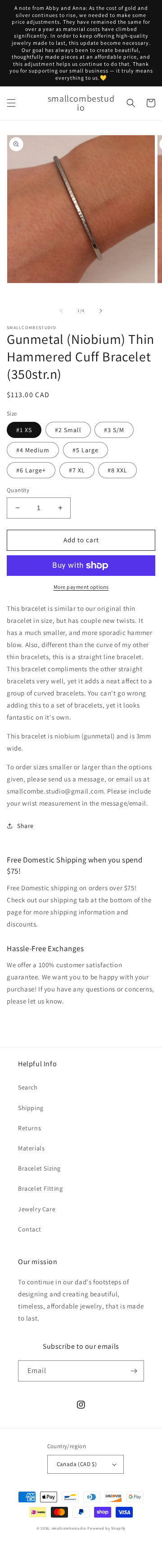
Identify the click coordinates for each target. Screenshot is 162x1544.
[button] (11, 103)
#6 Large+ (31, 470)
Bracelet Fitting (40, 1188)
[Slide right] (101, 311)
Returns (29, 1128)
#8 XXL (117, 470)
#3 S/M (114, 430)
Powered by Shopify (106, 1528)
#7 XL (77, 470)
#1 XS (24, 430)
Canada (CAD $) (77, 1464)
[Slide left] (61, 311)
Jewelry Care (36, 1209)
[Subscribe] (134, 1370)
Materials (31, 1148)
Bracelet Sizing (39, 1168)
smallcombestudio (69, 1528)
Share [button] (25, 826)
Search (28, 1087)
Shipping (31, 1108)
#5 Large (85, 450)
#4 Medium (33, 450)
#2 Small (68, 430)
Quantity (18, 490)
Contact (29, 1229)
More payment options (81, 586)
